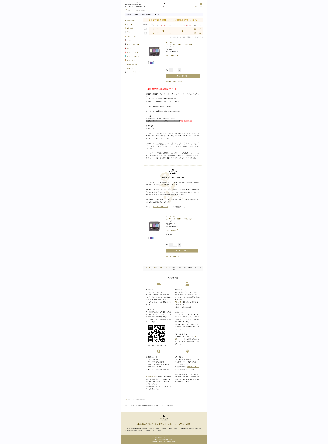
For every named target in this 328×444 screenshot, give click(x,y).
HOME (148, 267)
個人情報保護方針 (160, 424)
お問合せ (189, 424)
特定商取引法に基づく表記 (144, 424)
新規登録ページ (151, 377)
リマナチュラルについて (160, 207)
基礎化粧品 (178, 302)
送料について (172, 424)
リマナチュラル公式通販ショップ (135, 4)
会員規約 (181, 424)
